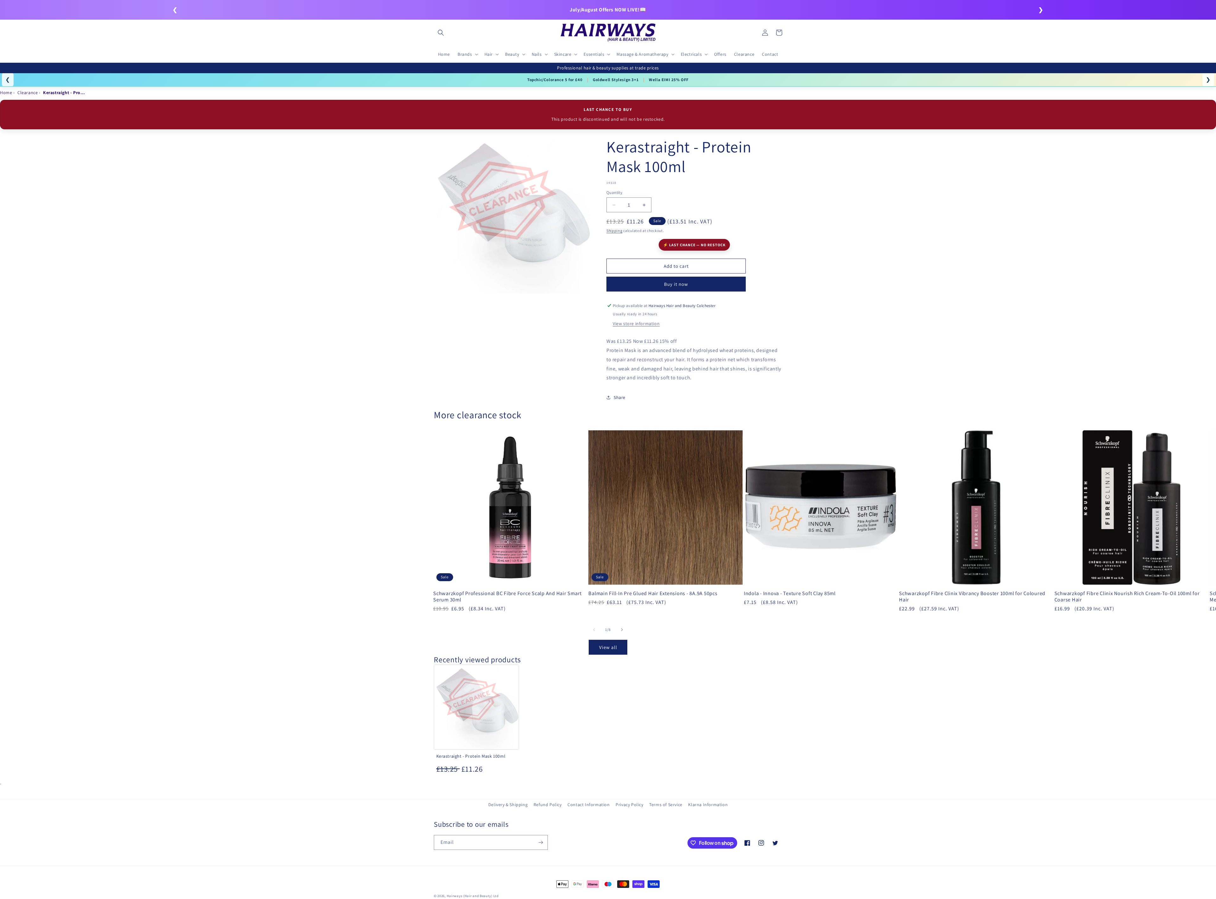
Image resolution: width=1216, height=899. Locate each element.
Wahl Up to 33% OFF (600, 79)
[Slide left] (594, 630)
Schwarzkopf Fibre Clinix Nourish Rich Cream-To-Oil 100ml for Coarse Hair (1127, 596)
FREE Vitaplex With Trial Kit (659, 79)
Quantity (614, 192)
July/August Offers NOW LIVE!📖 (608, 9)
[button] (441, 33)
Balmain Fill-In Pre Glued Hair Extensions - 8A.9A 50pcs (652, 593)
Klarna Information (708, 804)
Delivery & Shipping (508, 804)
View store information (636, 323)
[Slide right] (622, 630)
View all (608, 647)
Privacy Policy (629, 804)
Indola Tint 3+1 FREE (549, 79)
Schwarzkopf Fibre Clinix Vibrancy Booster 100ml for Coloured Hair (972, 596)
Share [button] (619, 397)
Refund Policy (548, 804)
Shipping (614, 230)
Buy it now (676, 284)
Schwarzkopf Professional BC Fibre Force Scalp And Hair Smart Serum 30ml (507, 596)
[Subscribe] (541, 842)
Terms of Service (665, 804)
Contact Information (588, 804)
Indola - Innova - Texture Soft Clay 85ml (790, 593)
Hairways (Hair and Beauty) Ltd (473, 896)
